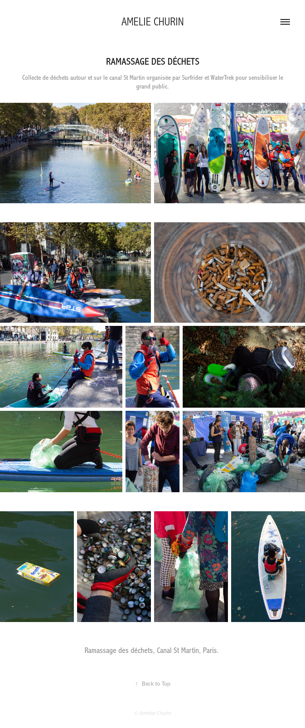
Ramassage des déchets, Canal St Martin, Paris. (152, 650)
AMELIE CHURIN (153, 22)
